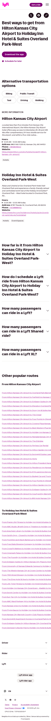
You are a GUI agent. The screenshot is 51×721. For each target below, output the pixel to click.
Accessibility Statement (30, 705)
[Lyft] (5, 5)
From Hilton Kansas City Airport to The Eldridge (22, 441)
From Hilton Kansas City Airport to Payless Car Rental (25, 445)
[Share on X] (31, 15)
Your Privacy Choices (13, 708)
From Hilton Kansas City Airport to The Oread (21, 415)
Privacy (15, 705)
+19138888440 (15, 207)
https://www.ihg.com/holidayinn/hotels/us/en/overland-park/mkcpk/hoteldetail (25, 213)
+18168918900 (15, 147)
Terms (7, 705)
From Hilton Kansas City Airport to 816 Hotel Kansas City (26, 498)
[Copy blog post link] (46, 15)
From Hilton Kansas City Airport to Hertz (19, 458)
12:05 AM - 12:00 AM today (15, 142)
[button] (47, 4)
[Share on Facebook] (39, 15)
